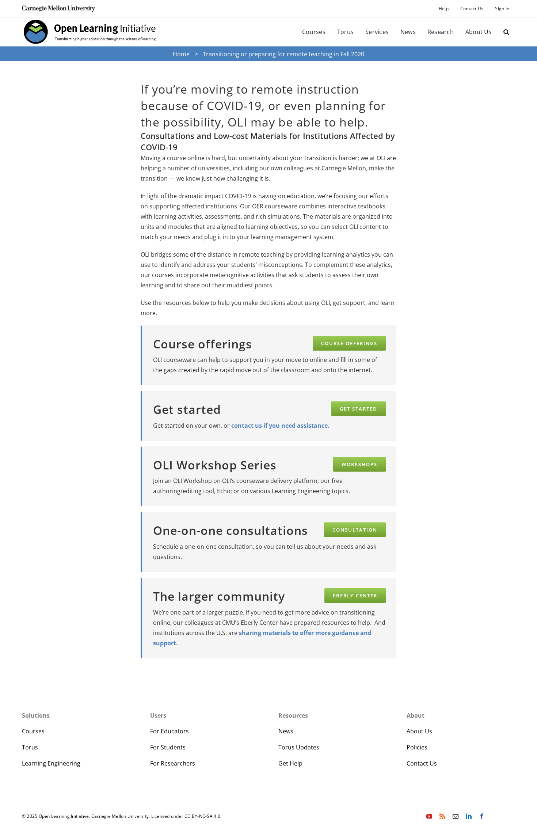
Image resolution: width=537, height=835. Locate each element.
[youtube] (429, 816)
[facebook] (482, 816)
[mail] (455, 816)
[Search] (506, 32)
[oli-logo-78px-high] (90, 21)
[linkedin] (469, 816)
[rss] (442, 816)
